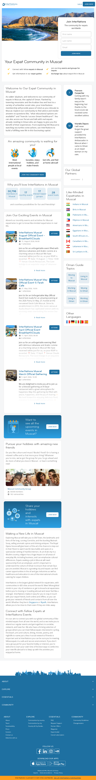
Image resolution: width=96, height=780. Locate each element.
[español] (86, 321)
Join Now (89, 4)
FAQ (52, 720)
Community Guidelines (81, 720)
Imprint (35, 773)
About (8, 720)
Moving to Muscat (71, 278)
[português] (82, 321)
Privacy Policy (58, 773)
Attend (54, 233)
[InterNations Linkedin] (45, 751)
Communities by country (36, 720)
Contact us (9, 735)
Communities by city (35, 723)
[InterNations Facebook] (39, 751)
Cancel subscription (57, 735)
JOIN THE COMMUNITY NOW (32, 175)
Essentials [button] (7, 697)
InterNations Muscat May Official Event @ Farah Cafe (33, 282)
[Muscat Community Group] (33, 485)
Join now (76, 53)
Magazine (54, 729)
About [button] (5, 681)
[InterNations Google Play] (57, 763)
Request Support (56, 723)
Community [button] (7, 705)
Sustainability (10, 726)
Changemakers (78, 723)
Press (7, 729)
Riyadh (43, 602)
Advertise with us (11, 738)
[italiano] (77, 321)
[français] (68, 321)
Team (7, 723)
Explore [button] (6, 689)
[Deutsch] (72, 321)
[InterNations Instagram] (51, 751)
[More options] (82, 179)
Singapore (33, 602)
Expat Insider (55, 732)
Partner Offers (56, 726)
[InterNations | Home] (9, 4)
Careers (8, 732)
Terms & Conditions (46, 773)
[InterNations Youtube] (56, 751)
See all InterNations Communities (67, 778)
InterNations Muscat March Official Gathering (33, 372)
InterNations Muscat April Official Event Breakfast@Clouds (30, 329)
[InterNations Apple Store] (39, 763)
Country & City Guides (35, 726)
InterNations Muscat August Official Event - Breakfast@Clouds (32, 235)
